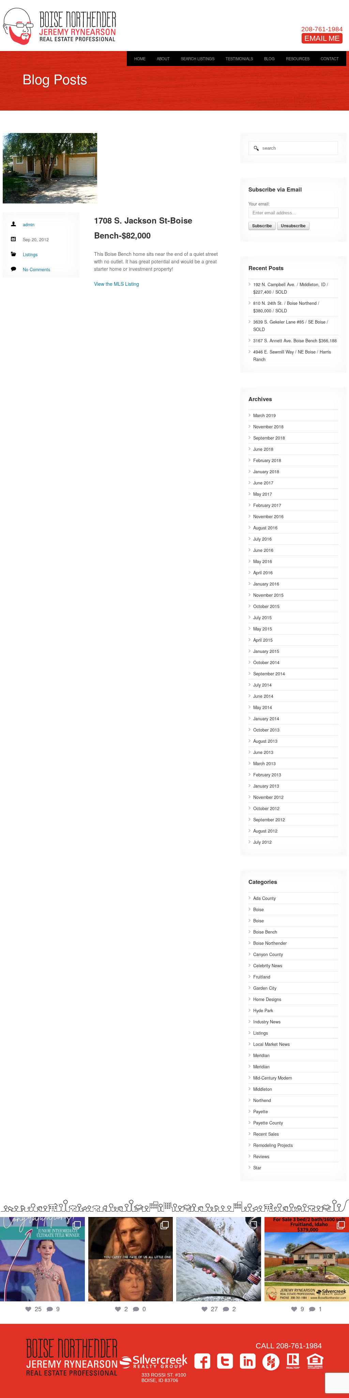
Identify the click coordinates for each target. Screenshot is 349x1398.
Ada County (264, 898)
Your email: (259, 204)
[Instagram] (78, 1293)
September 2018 (269, 438)
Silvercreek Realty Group (153, 1360)
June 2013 (263, 752)
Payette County (268, 1123)
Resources (297, 58)
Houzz (270, 1361)
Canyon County (268, 954)
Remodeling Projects (273, 1145)
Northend (262, 1100)
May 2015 (262, 629)
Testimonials (239, 58)
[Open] (42, 1259)
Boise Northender (270, 943)
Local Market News (271, 1044)
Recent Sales (266, 1134)
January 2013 (266, 786)
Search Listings (197, 58)
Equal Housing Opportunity (315, 1361)
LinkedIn (248, 1361)
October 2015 (266, 606)
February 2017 (267, 505)
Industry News (266, 1022)
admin (28, 224)
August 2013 (265, 741)
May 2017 (262, 494)
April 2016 (263, 573)
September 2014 (269, 674)
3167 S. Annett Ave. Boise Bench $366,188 (295, 341)
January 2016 (266, 584)
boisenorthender (42, 1223)
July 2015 (262, 617)
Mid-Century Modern (272, 1078)
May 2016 (262, 561)
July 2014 (262, 685)
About (163, 58)
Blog (269, 58)
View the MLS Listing (116, 283)
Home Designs (267, 999)
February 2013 (267, 775)
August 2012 (265, 831)
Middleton (262, 1089)
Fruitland (261, 977)
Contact (330, 58)
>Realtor (293, 1361)
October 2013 (266, 730)
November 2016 (268, 516)
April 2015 (263, 640)
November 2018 (268, 427)
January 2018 (266, 471)
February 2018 (267, 460)
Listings (260, 1033)
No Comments (36, 269)
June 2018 (263, 449)
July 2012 (262, 842)
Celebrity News (267, 966)
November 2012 (268, 797)
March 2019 (264, 415)
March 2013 (264, 763)
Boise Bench (265, 932)
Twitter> (225, 1361)
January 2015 (266, 651)
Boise (258, 909)
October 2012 (266, 808)
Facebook (202, 1361)
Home (140, 58)
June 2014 (263, 696)
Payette (260, 1111)
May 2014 (262, 707)
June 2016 (263, 550)
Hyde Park (263, 1010)
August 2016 (265, 528)
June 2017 (263, 483)
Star (257, 1168)
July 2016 (262, 539)
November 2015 (268, 595)
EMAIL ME (322, 38)
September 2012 (269, 820)
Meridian (261, 1055)
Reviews (261, 1156)
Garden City (264, 988)
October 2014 (266, 662)
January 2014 (266, 719)
